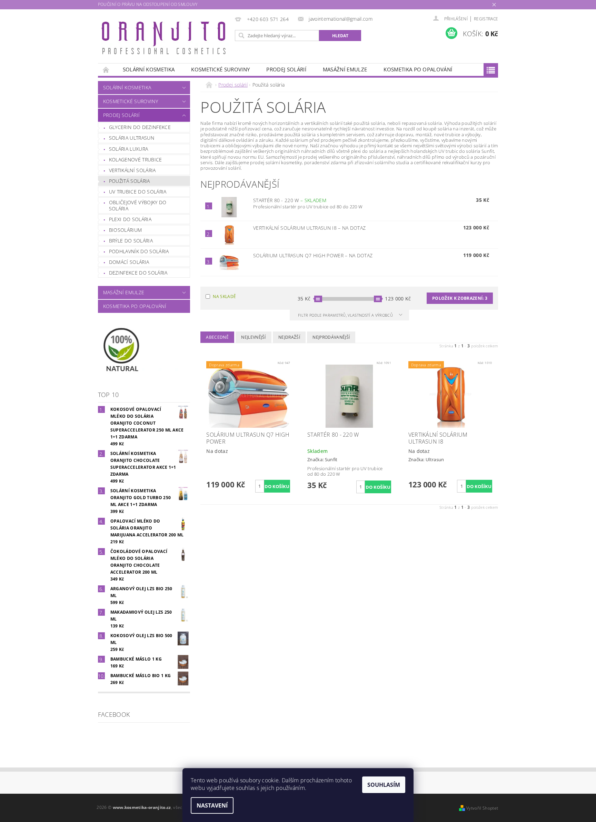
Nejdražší (289, 337)
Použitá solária (129, 181)
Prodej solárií (286, 69)
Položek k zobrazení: (459, 298)
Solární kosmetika (149, 69)
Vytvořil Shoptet (482, 808)
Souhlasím (383, 785)
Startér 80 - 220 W (289, 200)
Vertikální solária (132, 170)
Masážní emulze (345, 69)
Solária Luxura (128, 149)
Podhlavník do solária (139, 251)
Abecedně (217, 337)
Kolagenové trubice (135, 159)
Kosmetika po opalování (418, 69)
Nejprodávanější (331, 337)
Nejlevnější (253, 337)
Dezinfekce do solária (138, 272)
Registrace (486, 19)
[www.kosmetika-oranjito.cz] (165, 40)
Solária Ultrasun (131, 138)
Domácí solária (129, 262)
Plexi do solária (130, 219)
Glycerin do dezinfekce (140, 127)
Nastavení (212, 805)
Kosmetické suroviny (220, 69)
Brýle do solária (131, 240)
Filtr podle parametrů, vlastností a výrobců (346, 315)
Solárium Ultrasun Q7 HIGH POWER (312, 255)
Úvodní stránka (106, 69)
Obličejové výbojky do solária (138, 205)
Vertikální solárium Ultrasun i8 (309, 228)
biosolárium (125, 230)
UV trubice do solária (138, 191)
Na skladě (224, 296)
